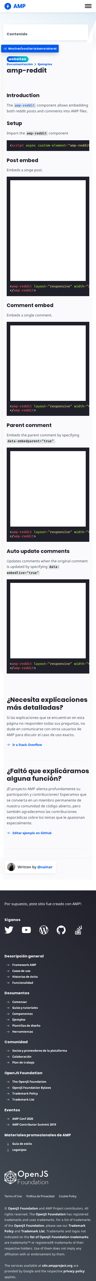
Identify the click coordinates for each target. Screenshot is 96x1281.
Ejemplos (45, 64)
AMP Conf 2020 (22, 1119)
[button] (88, 6)
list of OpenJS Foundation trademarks (59, 1237)
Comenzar (19, 1002)
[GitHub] (61, 929)
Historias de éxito (25, 977)
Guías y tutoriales (25, 1008)
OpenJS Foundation (23, 1208)
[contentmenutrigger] (46, 32)
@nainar (44, 866)
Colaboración (21, 1057)
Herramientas (22, 1032)
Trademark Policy (25, 1093)
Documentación (20, 64)
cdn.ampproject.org (57, 1265)
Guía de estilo (22, 1144)
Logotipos (19, 1150)
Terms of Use (13, 1196)
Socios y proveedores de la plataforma (39, 1051)
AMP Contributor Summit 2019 (34, 1124)
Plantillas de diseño (26, 1026)
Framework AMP (24, 965)
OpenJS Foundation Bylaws (31, 1088)
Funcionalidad (22, 983)
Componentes (22, 1014)
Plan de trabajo (23, 1062)
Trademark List (23, 1099)
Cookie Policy (68, 1196)
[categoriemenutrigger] (30, 48)
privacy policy (74, 1271)
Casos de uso (21, 971)
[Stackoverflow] (78, 929)
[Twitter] (8, 929)
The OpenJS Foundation (29, 1082)
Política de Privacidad (40, 1196)
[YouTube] (26, 929)
